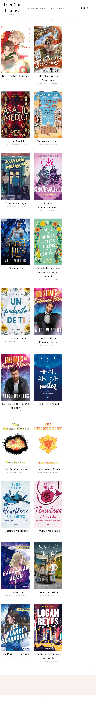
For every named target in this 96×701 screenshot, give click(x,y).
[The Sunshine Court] (48, 442)
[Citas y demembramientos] (48, 176)
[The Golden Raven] (15, 442)
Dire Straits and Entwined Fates (48, 340)
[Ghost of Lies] (15, 242)
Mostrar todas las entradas (63, 20)
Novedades (60, 8)
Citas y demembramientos (48, 205)
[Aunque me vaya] (15, 176)
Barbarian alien (16, 592)
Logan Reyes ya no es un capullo (48, 656)
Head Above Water (48, 404)
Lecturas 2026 (33, 8)
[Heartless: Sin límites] (15, 504)
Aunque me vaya (16, 203)
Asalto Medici (16, 141)
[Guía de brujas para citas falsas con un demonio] (48, 242)
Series (52, 8)
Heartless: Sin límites (15, 531)
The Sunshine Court (48, 469)
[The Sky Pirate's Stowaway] (48, 49)
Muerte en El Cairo (48, 141)
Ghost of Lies (16, 268)
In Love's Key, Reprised (16, 76)
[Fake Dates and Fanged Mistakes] (15, 377)
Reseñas (43, 8)
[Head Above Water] (48, 377)
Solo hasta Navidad (48, 592)
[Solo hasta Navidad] (48, 565)
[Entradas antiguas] (93, 672)
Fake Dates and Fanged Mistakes (16, 406)
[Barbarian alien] (15, 565)
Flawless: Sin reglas (48, 531)
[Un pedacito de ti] (15, 311)
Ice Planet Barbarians (16, 654)
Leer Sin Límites (12, 7)
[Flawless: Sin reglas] (48, 504)
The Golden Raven (16, 469)
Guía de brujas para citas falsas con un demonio (48, 272)
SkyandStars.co (63, 698)
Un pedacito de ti (16, 338)
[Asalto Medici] (15, 114)
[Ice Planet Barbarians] (15, 627)
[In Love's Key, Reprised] (15, 49)
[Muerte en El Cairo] (48, 114)
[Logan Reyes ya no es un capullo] (48, 627)
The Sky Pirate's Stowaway (48, 78)
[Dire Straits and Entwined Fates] (48, 311)
